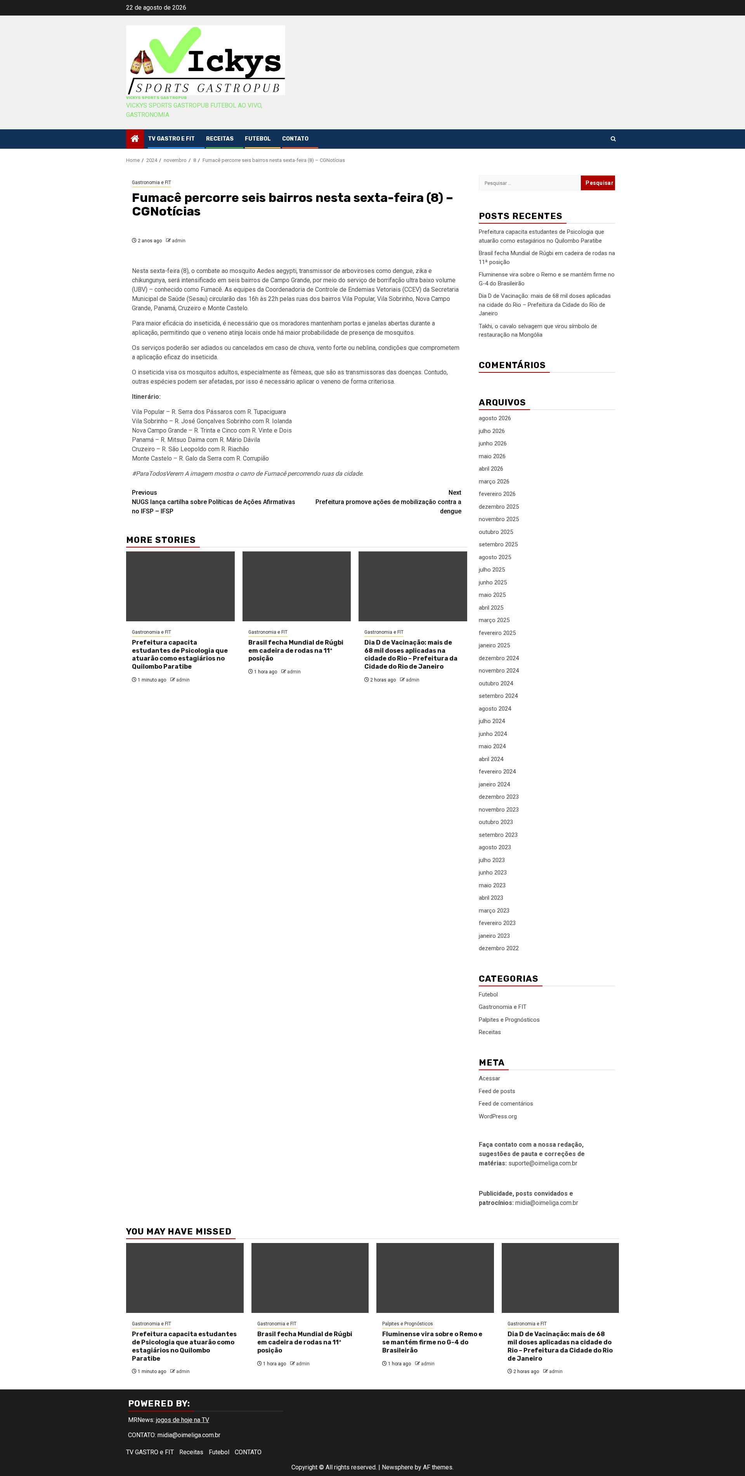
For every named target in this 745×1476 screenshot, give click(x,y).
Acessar (489, 1078)
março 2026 (494, 481)
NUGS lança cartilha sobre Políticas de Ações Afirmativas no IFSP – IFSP (213, 502)
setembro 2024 (498, 695)
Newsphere (397, 1467)
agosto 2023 (495, 847)
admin (178, 240)
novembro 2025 (499, 519)
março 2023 (494, 910)
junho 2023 (493, 872)
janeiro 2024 (494, 784)
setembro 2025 (498, 544)
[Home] (135, 139)
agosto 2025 (495, 557)
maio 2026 (492, 456)
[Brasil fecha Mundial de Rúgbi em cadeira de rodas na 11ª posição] (297, 586)
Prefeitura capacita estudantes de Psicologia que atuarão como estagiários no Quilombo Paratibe (180, 654)
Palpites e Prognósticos (509, 1019)
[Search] (613, 138)
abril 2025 (491, 607)
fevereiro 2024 (497, 771)
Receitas (220, 139)
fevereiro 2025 (497, 632)
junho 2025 (493, 582)
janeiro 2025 (494, 645)
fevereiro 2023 (497, 923)
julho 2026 (492, 431)
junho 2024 (493, 733)
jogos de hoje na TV (182, 1420)
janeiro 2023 (494, 935)
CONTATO (295, 139)
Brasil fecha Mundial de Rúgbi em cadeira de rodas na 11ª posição (295, 650)
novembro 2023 (499, 809)
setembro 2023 (498, 834)
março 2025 (494, 620)
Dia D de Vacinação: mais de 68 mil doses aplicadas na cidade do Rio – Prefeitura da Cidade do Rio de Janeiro (410, 654)
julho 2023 (492, 860)
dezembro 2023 (499, 796)
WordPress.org (498, 1116)
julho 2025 (492, 569)
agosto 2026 (495, 418)
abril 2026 (491, 468)
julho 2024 (492, 721)
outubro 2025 (496, 532)
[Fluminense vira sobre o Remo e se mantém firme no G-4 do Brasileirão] (435, 1278)
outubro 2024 (496, 683)
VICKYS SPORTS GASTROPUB (156, 98)
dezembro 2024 (499, 658)
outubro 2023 (496, 822)
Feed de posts (497, 1091)
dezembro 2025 (499, 506)
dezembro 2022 (499, 948)
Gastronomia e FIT (151, 182)
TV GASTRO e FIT (171, 139)
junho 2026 (493, 443)
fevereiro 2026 (497, 493)
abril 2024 (491, 759)
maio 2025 (492, 594)
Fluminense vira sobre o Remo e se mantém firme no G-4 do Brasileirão (432, 1342)
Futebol (258, 139)
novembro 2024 (499, 670)
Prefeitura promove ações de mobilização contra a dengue (388, 502)
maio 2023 (492, 885)
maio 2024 (492, 746)
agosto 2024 (495, 708)
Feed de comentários (506, 1103)
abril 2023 (491, 897)
